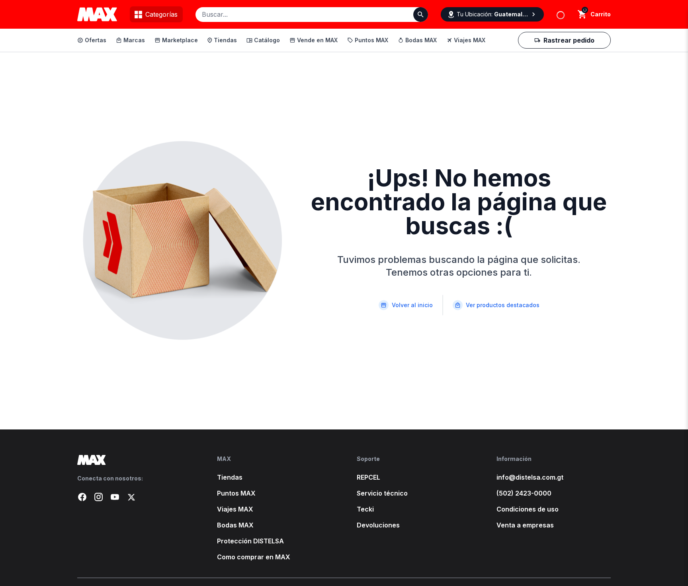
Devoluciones (378, 525)
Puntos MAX (371, 40)
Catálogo (267, 40)
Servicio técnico (382, 493)
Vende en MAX (317, 40)
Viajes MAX (469, 40)
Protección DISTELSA (250, 541)
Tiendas (225, 40)
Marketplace (180, 40)
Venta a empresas (525, 525)
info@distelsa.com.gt (529, 477)
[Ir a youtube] (115, 497)
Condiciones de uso (527, 509)
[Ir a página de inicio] (134, 460)
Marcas (134, 40)
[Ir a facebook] (82, 497)
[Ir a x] (131, 497)
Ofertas (95, 40)
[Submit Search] (420, 14)
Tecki (365, 509)
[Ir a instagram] (99, 497)
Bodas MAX (421, 40)
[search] (582, 14)
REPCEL (368, 477)
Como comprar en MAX (253, 557)
